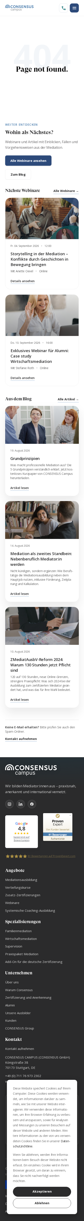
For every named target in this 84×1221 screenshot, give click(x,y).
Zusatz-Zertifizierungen (22, 895)
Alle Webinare (66, 191)
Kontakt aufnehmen (21, 739)
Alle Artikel (68, 399)
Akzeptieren (42, 1191)
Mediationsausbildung (21, 879)
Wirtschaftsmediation (21, 938)
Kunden (10, 1020)
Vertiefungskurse (18, 887)
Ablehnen (42, 1203)
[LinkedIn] (20, 804)
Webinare (12, 903)
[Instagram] (9, 804)
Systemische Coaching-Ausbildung (30, 910)
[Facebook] (32, 804)
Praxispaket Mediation (21, 954)
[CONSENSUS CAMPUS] (42, 770)
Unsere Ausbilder (18, 1013)
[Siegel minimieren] (70, 815)
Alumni (10, 1005)
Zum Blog (18, 174)
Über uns (12, 982)
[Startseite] (19, 8)
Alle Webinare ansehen (28, 160)
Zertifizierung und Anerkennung (28, 997)
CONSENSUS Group (19, 1028)
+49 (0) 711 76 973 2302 (23, 1076)
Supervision (13, 946)
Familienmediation (18, 931)
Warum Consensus (19, 990)
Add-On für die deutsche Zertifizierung (33, 961)
